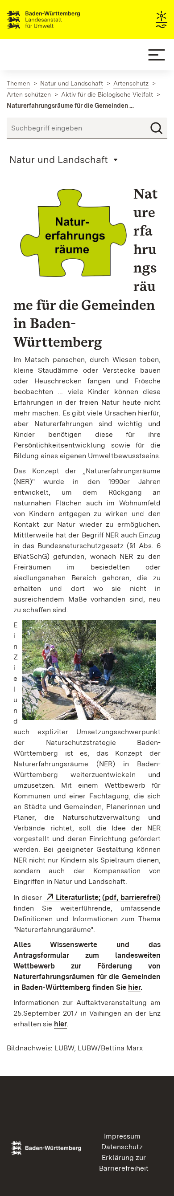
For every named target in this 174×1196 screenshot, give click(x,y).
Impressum (122, 1136)
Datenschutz (122, 1147)
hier (134, 987)
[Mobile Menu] (156, 54)
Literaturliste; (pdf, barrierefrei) (108, 897)
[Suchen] (156, 128)
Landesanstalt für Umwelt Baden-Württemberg (59, 19)
